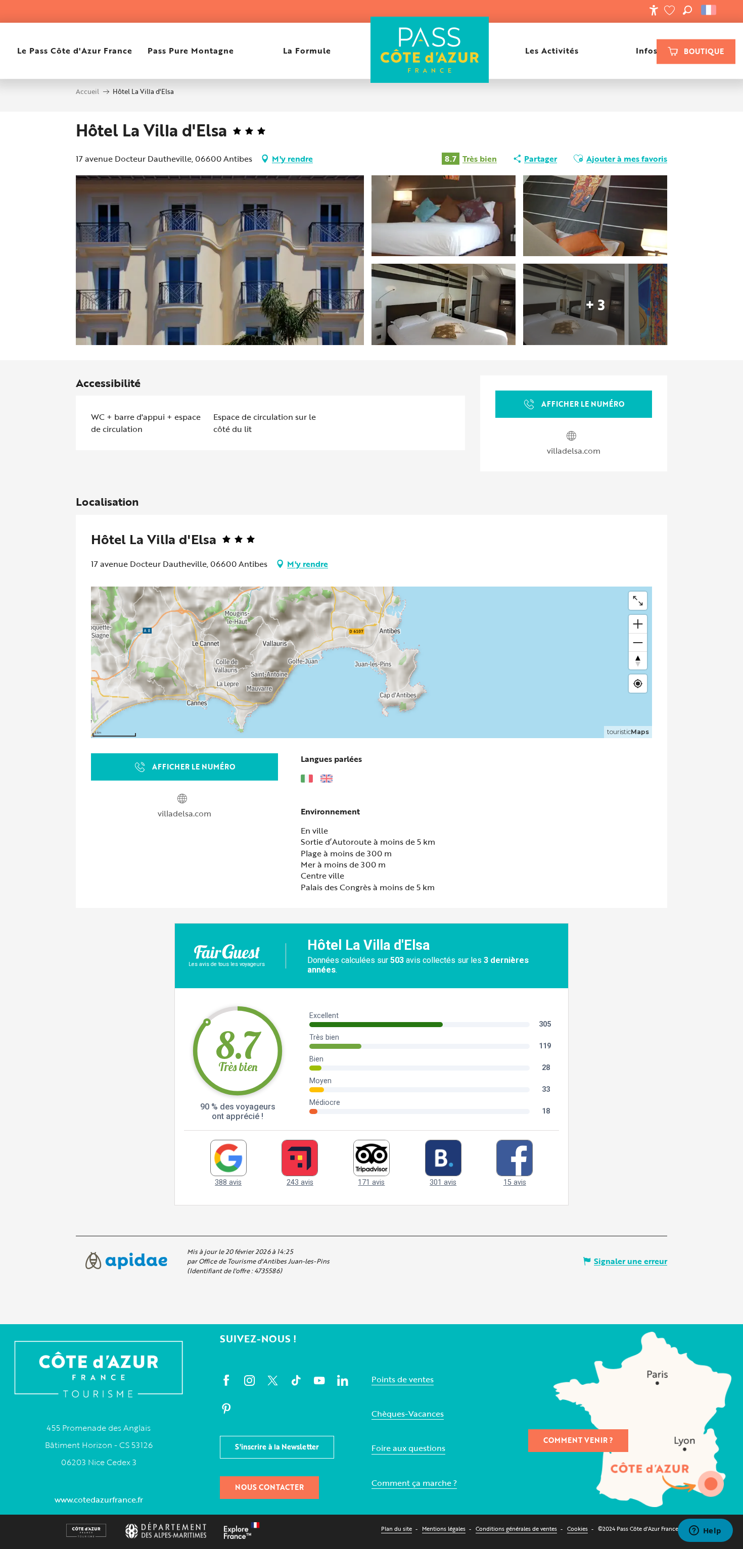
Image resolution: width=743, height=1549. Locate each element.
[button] (687, 10)
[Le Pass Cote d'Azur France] (429, 51)
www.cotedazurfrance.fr (99, 1499)
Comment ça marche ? (414, 1483)
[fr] (709, 10)
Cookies (577, 1528)
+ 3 (595, 304)
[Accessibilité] (653, 10)
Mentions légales (444, 1528)
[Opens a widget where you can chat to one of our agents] (705, 1531)
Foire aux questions (408, 1448)
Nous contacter (269, 1487)
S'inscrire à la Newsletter (277, 1446)
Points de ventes (403, 1379)
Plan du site (396, 1528)
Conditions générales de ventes (516, 1528)
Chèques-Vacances (408, 1414)
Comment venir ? (578, 1440)
